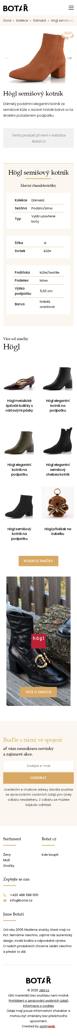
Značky (8, 865)
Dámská (39, 20)
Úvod (7, 20)
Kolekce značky (38, 560)
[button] (69, 58)
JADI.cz (44, 990)
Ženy (7, 854)
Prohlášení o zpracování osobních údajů (38, 1000)
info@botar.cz (21, 900)
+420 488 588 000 (24, 895)
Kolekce (22, 20)
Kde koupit (50, 854)
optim (47, 1026)
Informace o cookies (38, 1006)
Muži (6, 860)
